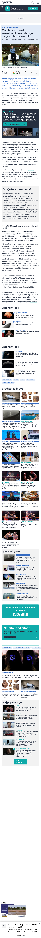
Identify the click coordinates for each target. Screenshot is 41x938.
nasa (16, 380)
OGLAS (20, 18)
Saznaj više (20, 935)
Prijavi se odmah (10, 637)
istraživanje (7, 380)
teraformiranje (8, 382)
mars (22, 380)
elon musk (30, 380)
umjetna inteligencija (21, 647)
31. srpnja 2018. (28, 287)
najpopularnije (12, 702)
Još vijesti (19, 762)
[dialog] (20, 930)
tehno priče (7, 647)
